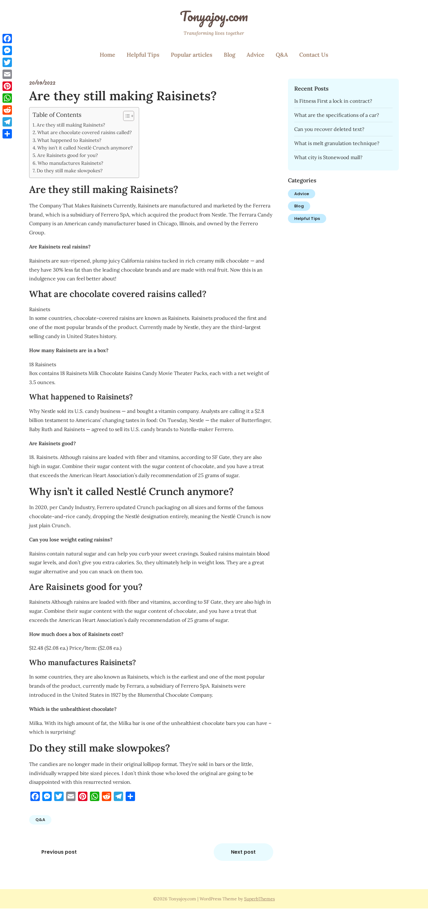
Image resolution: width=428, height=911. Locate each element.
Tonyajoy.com (214, 16)
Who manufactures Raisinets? (70, 163)
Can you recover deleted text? (329, 129)
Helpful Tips (143, 54)
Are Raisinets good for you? (67, 155)
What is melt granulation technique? (336, 143)
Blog (229, 54)
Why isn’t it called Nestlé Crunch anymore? (85, 148)
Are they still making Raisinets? (71, 125)
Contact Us (313, 54)
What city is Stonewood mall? (328, 157)
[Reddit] (7, 110)
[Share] (7, 134)
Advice (255, 54)
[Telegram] (7, 122)
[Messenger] (7, 50)
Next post (243, 852)
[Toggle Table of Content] (125, 116)
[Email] (7, 74)
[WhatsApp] (7, 98)
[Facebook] (7, 38)
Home (107, 54)
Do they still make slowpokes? (69, 171)
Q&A (282, 54)
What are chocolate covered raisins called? (84, 132)
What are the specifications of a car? (336, 115)
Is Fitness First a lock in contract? (333, 101)
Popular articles (191, 54)
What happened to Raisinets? (69, 140)
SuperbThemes (259, 899)
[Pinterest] (7, 86)
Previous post (59, 852)
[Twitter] (7, 62)
